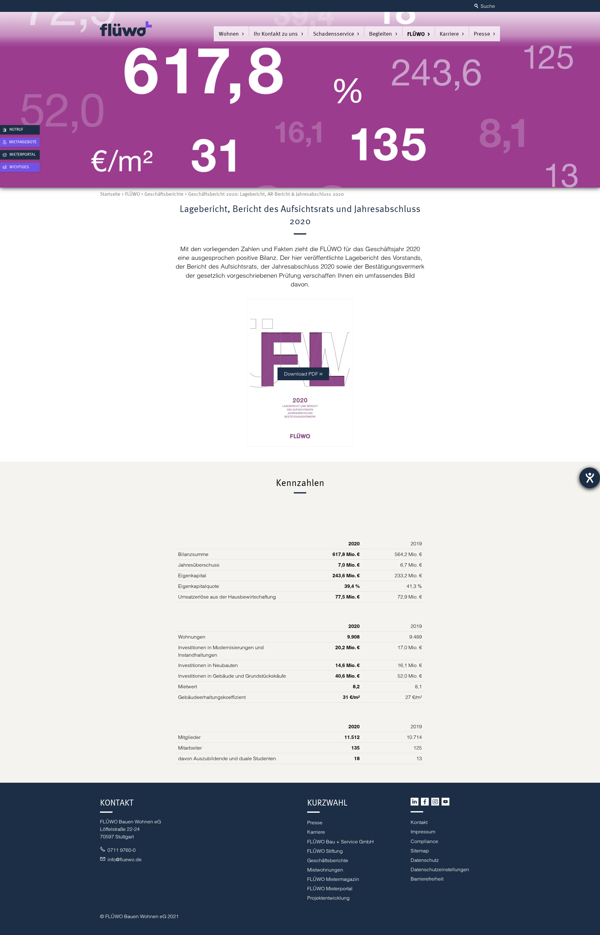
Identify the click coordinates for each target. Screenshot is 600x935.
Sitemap (420, 850)
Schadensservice (333, 33)
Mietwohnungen (325, 870)
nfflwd (124, 859)
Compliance (424, 841)
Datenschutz (425, 860)
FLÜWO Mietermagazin (333, 879)
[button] (414, 802)
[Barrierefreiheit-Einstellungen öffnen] (589, 478)
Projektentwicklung (328, 898)
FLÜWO (416, 33)
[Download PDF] (300, 441)
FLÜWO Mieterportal (329, 888)
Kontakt (419, 822)
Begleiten (380, 33)
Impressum (423, 831)
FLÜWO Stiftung (325, 851)
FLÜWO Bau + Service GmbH (340, 841)
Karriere (449, 33)
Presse (482, 33)
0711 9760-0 (122, 850)
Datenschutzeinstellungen (440, 869)
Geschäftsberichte (327, 860)
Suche (488, 6)
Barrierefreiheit (427, 879)
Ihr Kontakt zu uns (276, 33)
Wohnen (229, 33)
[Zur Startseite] (126, 28)
